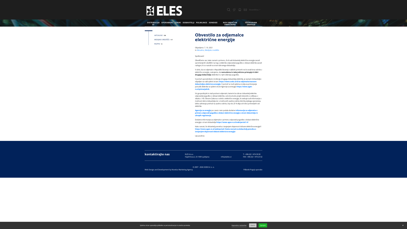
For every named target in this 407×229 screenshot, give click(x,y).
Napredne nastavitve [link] (239, 225)
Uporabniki (167, 22)
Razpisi (157, 44)
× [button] (403, 225)
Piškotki (246, 169)
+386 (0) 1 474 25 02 (254, 157)
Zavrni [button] (253, 225)
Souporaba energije (251, 23)
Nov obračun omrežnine (230, 23)
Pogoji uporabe (256, 169)
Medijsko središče (161, 39)
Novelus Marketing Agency (182, 169)
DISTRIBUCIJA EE (153, 23)
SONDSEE (213, 22)
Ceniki (178, 22)
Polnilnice (201, 22)
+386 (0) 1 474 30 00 (252, 154)
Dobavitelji (188, 22)
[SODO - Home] (164, 10)
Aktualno (158, 35)
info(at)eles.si (226, 157)
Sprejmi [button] (263, 225)
